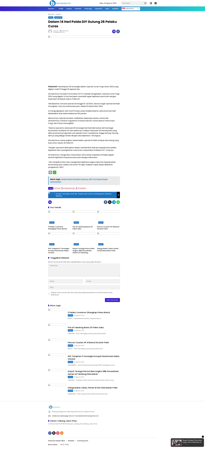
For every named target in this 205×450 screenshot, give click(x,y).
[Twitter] (110, 202)
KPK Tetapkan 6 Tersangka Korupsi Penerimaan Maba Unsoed (58, 251)
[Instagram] (57, 433)
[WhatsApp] (118, 202)
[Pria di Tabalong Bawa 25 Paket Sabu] (84, 217)
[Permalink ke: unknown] (50, 31)
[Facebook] (105, 202)
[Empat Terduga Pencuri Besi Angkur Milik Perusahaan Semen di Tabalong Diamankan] (84, 239)
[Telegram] (114, 202)
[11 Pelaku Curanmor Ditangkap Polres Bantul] (59, 217)
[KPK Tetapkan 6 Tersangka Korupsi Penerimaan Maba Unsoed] (59, 239)
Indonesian (129, 8)
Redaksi (71, 441)
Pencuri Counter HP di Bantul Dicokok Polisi (108, 228)
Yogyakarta (58, 17)
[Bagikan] (118, 31)
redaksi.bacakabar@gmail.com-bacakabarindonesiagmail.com (75, 416)
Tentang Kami (82, 441)
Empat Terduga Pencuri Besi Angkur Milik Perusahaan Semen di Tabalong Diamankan (83, 251)
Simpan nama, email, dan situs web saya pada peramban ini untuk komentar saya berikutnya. (81, 293)
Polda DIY (82, 188)
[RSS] (61, 433)
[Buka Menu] (155, 3)
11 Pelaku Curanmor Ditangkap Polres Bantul (57, 228)
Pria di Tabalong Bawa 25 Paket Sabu (83, 228)
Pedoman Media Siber (56, 441)
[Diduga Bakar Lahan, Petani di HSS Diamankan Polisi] (108, 239)
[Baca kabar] (60, 3)
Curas (58, 188)
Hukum (51, 17)
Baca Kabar (52, 444)
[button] (145, 3)
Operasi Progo (70, 188)
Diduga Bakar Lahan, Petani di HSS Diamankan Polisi (107, 250)
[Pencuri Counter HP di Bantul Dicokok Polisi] (108, 217)
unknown (56, 30)
